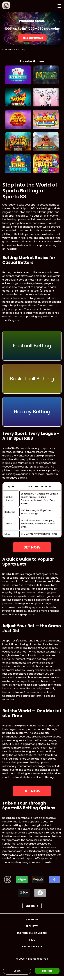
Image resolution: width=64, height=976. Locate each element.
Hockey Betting (32, 411)
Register (47, 970)
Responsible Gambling (32, 933)
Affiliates (32, 926)
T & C (32, 939)
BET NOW (32, 547)
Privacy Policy (32, 946)
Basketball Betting (32, 378)
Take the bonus (32, 38)
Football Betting (32, 345)
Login (17, 970)
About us (32, 919)
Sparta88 (7, 49)
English (32, 906)
